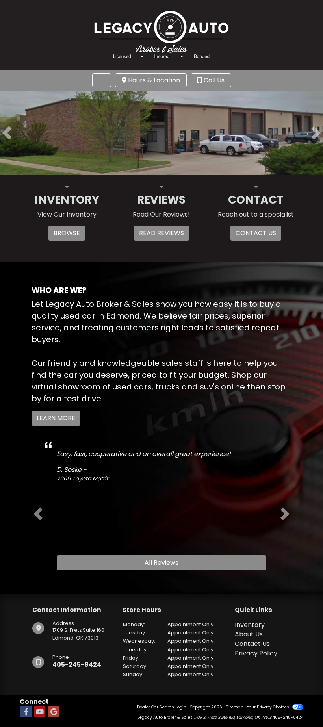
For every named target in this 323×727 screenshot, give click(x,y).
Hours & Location (153, 80)
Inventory (250, 624)
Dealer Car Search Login (161, 707)
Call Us (213, 80)
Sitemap (234, 707)
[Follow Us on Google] (53, 712)
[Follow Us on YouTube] (39, 712)
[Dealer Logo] (161, 34)
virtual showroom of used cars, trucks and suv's (125, 386)
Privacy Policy (256, 653)
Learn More (56, 418)
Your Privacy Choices (268, 707)
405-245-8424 (76, 664)
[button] (7, 133)
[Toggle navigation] (101, 80)
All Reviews (161, 562)
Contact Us (252, 643)
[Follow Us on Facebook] (26, 712)
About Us (249, 634)
